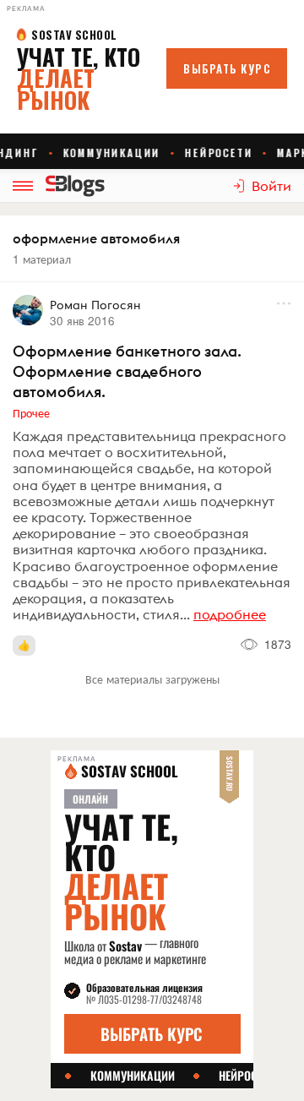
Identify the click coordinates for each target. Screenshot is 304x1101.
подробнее (229, 614)
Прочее (31, 412)
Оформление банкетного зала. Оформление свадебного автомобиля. (127, 371)
